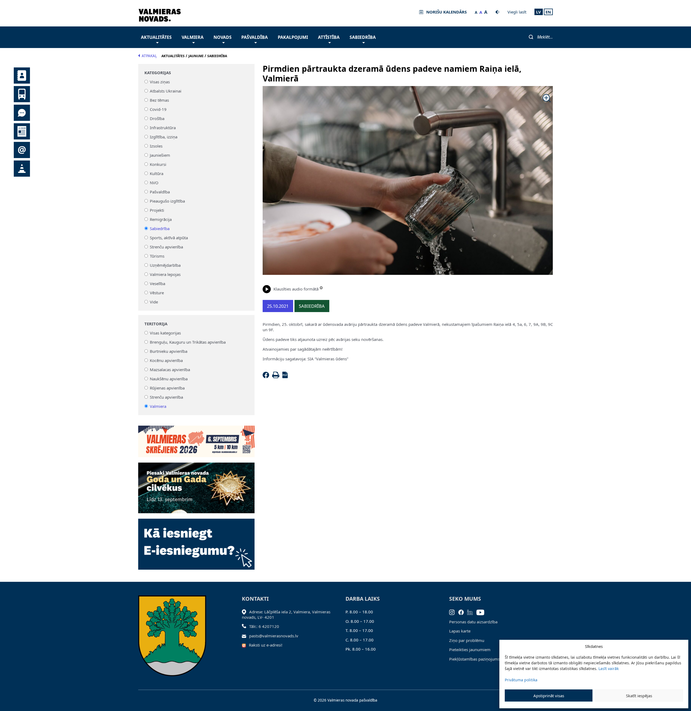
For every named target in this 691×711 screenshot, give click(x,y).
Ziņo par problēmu (466, 640)
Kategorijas (157, 72)
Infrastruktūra (163, 127)
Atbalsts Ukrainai (165, 91)
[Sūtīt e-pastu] (245, 635)
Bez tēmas (159, 100)
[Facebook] (267, 376)
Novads (223, 37)
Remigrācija (161, 219)
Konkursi (158, 164)
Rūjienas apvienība (167, 388)
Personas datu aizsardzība (473, 621)
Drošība (157, 118)
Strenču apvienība (166, 246)
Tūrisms (157, 256)
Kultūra (156, 173)
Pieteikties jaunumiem (469, 649)
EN (548, 12)
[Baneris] (196, 438)
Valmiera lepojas (165, 274)
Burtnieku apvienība (168, 351)
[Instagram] (453, 611)
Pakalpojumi (293, 37)
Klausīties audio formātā (296, 289)
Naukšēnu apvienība (169, 378)
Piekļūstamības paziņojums (474, 659)
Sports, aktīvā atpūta (169, 237)
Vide (154, 302)
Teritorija (155, 323)
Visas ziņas (160, 81)
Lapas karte (459, 631)
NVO (154, 182)
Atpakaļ (149, 55)
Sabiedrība (363, 37)
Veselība (157, 283)
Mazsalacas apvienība (170, 369)
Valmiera (193, 37)
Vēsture (157, 292)
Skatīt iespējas (639, 695)
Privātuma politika (521, 679)
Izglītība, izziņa (163, 136)
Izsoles (156, 146)
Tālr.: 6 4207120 (264, 626)
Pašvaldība (254, 37)
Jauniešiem (160, 155)
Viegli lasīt (516, 12)
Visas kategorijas (165, 333)
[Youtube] (482, 611)
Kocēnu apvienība (166, 360)
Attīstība (329, 37)
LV (538, 12)
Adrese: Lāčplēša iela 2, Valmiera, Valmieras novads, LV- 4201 (286, 614)
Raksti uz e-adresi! (265, 645)
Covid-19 (158, 109)
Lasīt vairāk (608, 668)
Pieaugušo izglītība (167, 201)
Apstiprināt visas (548, 695)
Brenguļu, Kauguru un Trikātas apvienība (188, 342)
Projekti (157, 210)
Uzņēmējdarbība (165, 265)
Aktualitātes (156, 37)
